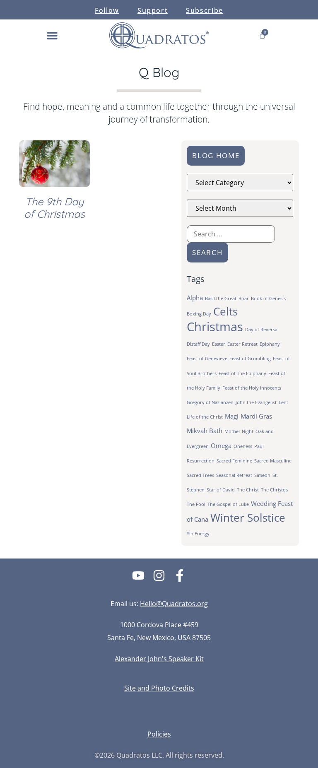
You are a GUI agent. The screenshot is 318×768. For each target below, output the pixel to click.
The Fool (196, 504)
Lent (283, 402)
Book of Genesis (268, 298)
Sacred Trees (200, 475)
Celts (225, 311)
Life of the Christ (205, 417)
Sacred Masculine (273, 461)
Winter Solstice (247, 517)
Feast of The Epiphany (242, 373)
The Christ (248, 490)
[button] (52, 35)
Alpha (195, 298)
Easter (218, 344)
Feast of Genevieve (207, 358)
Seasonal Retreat (234, 475)
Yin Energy (198, 534)
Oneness (243, 446)
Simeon (262, 475)
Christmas (215, 326)
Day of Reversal (262, 329)
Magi (231, 416)
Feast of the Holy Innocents (251, 388)
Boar (243, 298)
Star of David (221, 490)
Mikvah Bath (204, 430)
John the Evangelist (256, 402)
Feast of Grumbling (250, 358)
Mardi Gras (256, 416)
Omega (221, 445)
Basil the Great (220, 298)
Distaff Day (198, 344)
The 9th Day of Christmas (54, 208)
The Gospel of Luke (228, 504)
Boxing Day (199, 314)
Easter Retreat (242, 344)
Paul (259, 446)
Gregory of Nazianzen (210, 402)
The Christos (274, 490)
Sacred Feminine (234, 461)
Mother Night (238, 431)
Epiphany (270, 344)
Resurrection (200, 461)
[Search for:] (231, 234)
